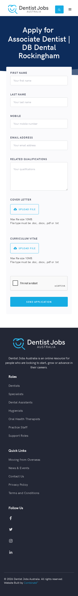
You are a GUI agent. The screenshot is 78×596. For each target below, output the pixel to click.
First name (18, 72)
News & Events (19, 468)
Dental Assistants (21, 402)
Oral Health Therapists (24, 419)
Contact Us (16, 476)
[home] (30, 9)
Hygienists (16, 410)
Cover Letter (20, 199)
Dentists (14, 385)
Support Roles (18, 435)
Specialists (16, 394)
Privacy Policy (18, 484)
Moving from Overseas (24, 459)
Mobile (15, 115)
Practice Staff (18, 427)
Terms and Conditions (24, 493)
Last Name (18, 94)
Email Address (21, 137)
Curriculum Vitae (24, 238)
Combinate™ (31, 582)
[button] (70, 9)
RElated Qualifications (28, 159)
